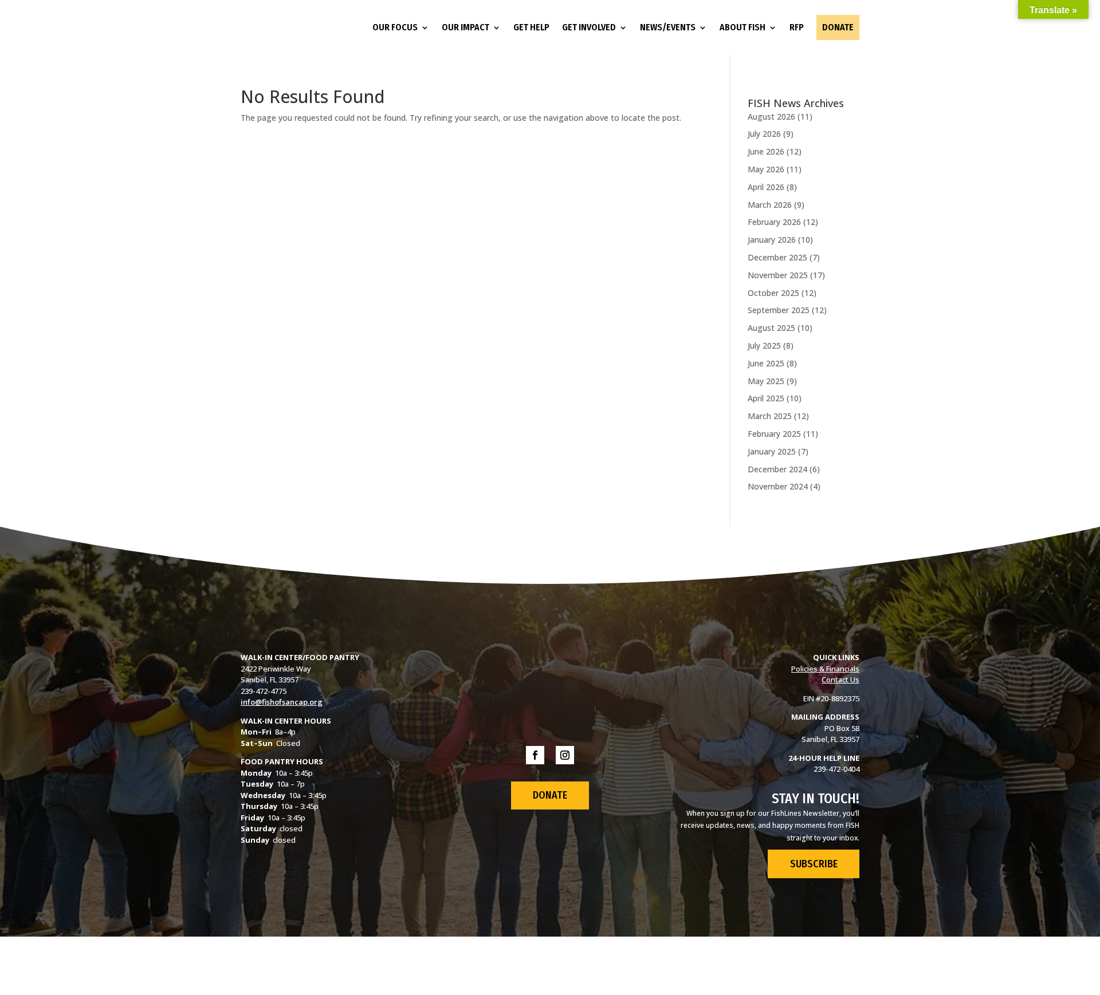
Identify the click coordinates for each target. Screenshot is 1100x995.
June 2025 (766, 363)
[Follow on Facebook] (535, 755)
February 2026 (774, 221)
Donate (838, 27)
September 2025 (779, 310)
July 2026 (764, 133)
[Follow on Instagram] (565, 755)
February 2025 (774, 433)
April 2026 (766, 186)
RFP (796, 27)
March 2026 (770, 204)
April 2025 (766, 398)
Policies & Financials (825, 669)
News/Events (668, 27)
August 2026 (771, 116)
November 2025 (778, 275)
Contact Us (840, 679)
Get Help (531, 27)
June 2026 (766, 151)
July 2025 (764, 345)
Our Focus (395, 27)
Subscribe (814, 864)
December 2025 (777, 257)
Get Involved (589, 27)
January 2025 (772, 451)
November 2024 (778, 486)
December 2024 (777, 469)
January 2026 (772, 239)
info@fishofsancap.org (282, 702)
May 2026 (766, 169)
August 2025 (771, 327)
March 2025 (770, 415)
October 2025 (773, 292)
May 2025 (766, 381)
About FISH (742, 27)
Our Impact (465, 27)
